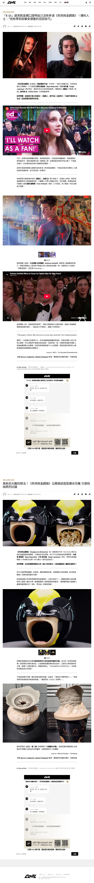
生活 (60, 2)
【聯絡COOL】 (50, 874)
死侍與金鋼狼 (35, 369)
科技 (45, 2)
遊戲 (55, 2)
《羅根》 (42, 367)
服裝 (35, 2)
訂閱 (74, 453)
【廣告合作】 (58, 874)
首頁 (4, 12)
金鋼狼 (46, 369)
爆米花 (58, 768)
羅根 (42, 369)
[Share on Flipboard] (82, 26)
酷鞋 (30, 2)
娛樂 (40, 2)
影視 (12, 12)
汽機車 (50, 2)
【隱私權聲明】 (66, 874)
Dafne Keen (62, 367)
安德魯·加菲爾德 (22, 369)
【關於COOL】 (42, 874)
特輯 (25, 2)
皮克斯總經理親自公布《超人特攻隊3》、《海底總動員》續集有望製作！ (51, 564)
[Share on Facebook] (74, 26)
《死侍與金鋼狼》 (33, 367)
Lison (11, 26)
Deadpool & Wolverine (47, 768)
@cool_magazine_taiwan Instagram (34, 357)
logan (68, 367)
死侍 (29, 369)
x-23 (72, 367)
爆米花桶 (64, 768)
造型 (68, 768)
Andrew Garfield (51, 367)
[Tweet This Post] (78, 26)
